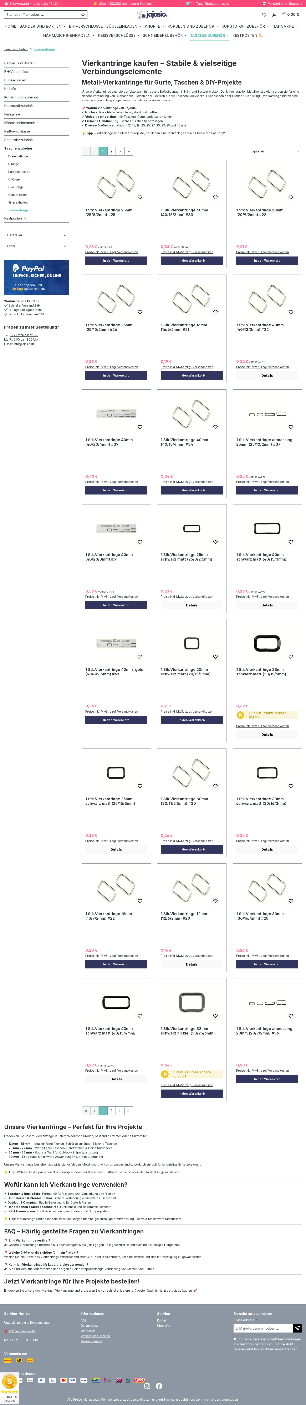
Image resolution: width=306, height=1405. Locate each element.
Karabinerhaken (19, 171)
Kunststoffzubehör (19, 106)
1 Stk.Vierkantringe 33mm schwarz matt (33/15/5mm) (261, 671)
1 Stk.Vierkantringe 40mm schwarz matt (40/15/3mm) (261, 556)
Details (267, 375)
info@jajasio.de (24, 344)
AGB (84, 1320)
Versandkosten (141, 1399)
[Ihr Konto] (274, 14)
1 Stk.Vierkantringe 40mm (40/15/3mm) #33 (184, 212)
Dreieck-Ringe (18, 156)
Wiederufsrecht (91, 1341)
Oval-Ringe (16, 187)
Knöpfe (10, 89)
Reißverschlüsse (17, 131)
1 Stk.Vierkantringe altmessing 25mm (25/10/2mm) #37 (264, 442)
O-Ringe (14, 179)
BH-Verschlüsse (17, 72)
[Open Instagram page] (147, 1387)
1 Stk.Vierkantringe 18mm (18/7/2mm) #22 (108, 916)
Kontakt (162, 1320)
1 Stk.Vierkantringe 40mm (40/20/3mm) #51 (109, 556)
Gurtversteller (17, 194)
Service (163, 1314)
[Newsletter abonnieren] (297, 1328)
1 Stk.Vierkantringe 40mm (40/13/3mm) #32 (260, 327)
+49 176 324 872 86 (24, 335)
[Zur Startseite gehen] (153, 15)
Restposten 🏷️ (15, 218)
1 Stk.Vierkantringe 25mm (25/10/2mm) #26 (108, 327)
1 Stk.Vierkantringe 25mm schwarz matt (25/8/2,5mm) (186, 556)
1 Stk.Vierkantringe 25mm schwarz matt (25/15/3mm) (110, 801)
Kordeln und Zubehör (21, 97)
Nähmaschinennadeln (21, 123)
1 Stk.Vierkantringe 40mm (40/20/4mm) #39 (109, 442)
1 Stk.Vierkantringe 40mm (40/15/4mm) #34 (184, 442)
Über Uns (163, 1325)
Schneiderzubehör (19, 140)
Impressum (88, 1331)
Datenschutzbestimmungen (279, 1339)
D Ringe (13, 164)
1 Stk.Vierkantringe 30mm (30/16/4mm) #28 (260, 916)
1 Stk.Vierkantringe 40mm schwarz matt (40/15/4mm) (110, 1030)
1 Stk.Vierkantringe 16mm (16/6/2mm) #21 (184, 327)
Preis (11, 246)
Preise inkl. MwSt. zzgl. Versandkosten (111, 252)
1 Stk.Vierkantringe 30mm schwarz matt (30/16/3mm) (261, 801)
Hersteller (14, 235)
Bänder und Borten (19, 63)
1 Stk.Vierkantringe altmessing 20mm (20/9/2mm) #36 (264, 1030)
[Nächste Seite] (120, 151)
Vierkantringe (18, 210)
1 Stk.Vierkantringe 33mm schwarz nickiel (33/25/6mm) (188, 1030)
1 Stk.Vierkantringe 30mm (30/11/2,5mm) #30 (184, 801)
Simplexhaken (18, 202)
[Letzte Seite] (128, 151)
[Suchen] (82, 14)
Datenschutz (89, 1325)
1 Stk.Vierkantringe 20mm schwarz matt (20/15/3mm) (186, 671)
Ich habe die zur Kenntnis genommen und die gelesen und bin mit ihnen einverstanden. (267, 1344)
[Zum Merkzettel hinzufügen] (140, 197)
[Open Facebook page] (159, 1387)
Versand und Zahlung (95, 1336)
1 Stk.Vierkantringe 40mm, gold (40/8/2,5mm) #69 (114, 671)
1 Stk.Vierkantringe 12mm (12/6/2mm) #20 (184, 916)
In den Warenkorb (116, 260)
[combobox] (41, 14)
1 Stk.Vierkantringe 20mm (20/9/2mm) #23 (260, 212)
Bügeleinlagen (15, 80)
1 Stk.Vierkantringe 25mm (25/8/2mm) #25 (108, 212)
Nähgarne (12, 114)
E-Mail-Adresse (245, 1320)
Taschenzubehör (18, 148)
